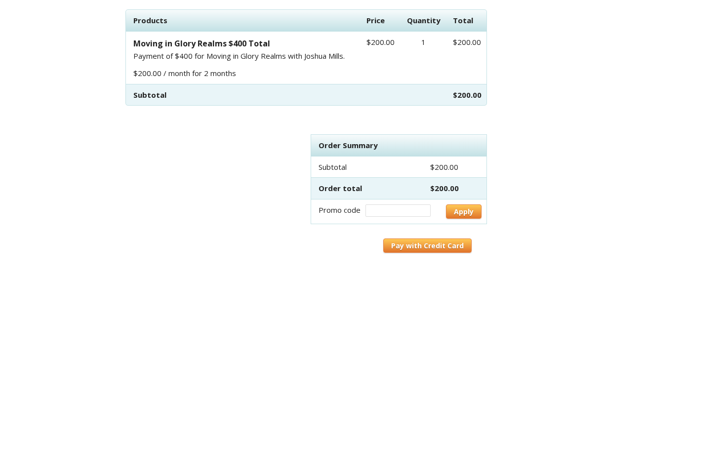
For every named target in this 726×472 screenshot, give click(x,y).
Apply (464, 211)
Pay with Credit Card (427, 245)
